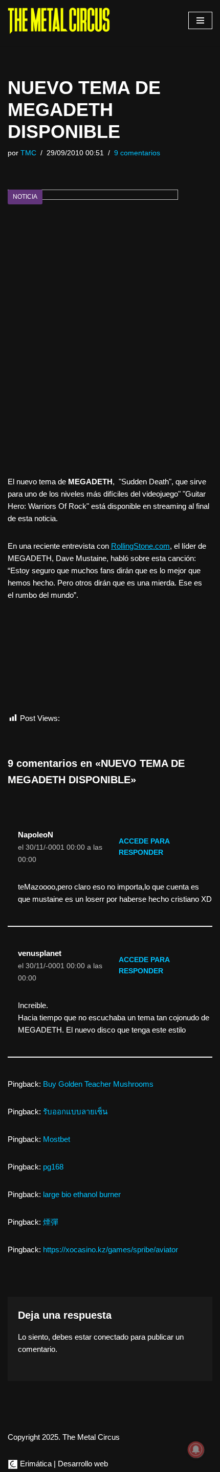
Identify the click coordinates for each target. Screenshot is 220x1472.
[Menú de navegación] (200, 20)
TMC (28, 153)
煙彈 (50, 1222)
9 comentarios (137, 153)
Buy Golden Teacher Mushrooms (98, 1084)
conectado (111, 1337)
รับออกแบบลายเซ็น (75, 1111)
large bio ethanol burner (82, 1194)
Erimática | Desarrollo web (63, 1463)
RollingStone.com (140, 546)
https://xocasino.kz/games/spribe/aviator (110, 1249)
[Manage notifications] (196, 1449)
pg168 (53, 1166)
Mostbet (56, 1139)
